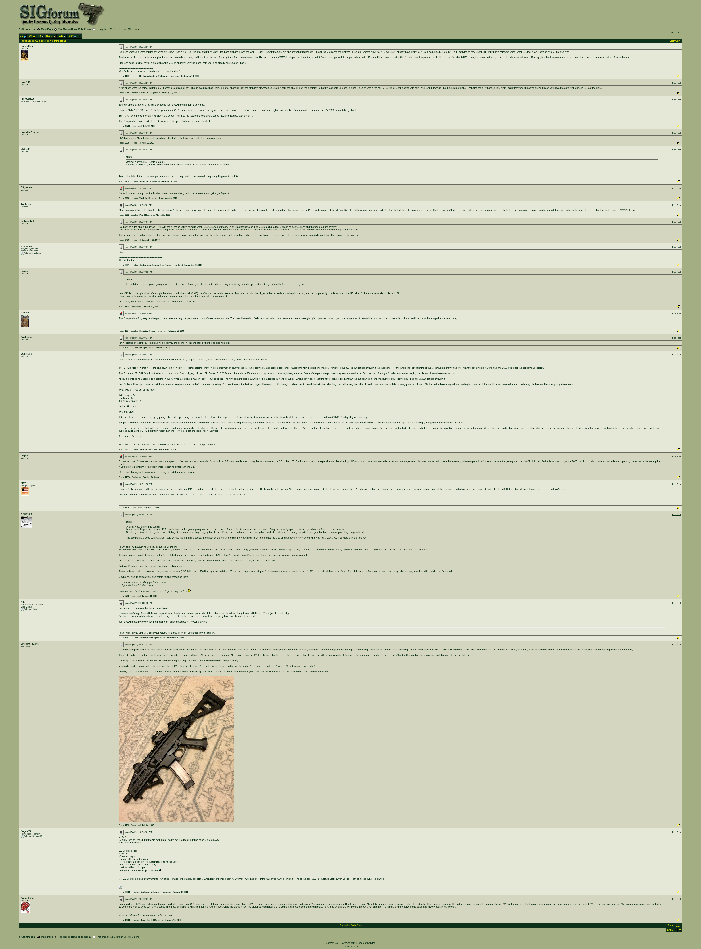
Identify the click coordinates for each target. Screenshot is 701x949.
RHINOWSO (27, 99)
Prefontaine (27, 898)
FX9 (121, 252)
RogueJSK (26, 831)
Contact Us (332, 943)
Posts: (124, 76)
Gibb (23, 602)
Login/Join (674, 40)
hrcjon (24, 271)
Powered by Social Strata (351, 925)
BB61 (23, 483)
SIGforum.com (27, 29)
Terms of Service (366, 943)
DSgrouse (26, 187)
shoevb (25, 312)
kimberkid (26, 513)
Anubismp (26, 204)
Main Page (47, 29)
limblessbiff (27, 221)
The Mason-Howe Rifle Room (74, 29)
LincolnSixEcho (30, 643)
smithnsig (26, 246)
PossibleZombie (30, 132)
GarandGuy (27, 46)
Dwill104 (25, 82)
